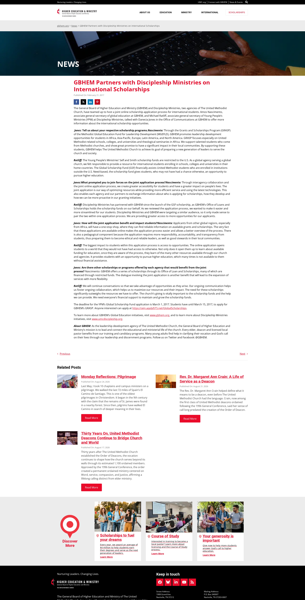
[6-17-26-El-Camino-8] (67, 376)
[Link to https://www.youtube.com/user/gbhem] (184, 582)
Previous (65, 353)
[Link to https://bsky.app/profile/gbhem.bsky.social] (168, 582)
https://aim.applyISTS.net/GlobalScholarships (159, 308)
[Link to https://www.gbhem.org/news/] (192, 582)
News (74, 25)
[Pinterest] (97, 101)
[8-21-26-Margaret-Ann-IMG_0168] (166, 376)
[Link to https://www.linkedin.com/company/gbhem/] (176, 582)
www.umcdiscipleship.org (107, 319)
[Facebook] (77, 101)
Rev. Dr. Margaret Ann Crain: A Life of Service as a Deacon (212, 379)
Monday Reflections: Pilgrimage (108, 377)
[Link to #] (246, 2)
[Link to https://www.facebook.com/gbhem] (160, 582)
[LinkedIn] (90, 101)
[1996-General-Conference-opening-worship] (67, 432)
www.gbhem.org (159, 315)
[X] (83, 101)
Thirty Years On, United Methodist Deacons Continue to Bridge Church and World (111, 438)
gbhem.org (63, 25)
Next (242, 353)
